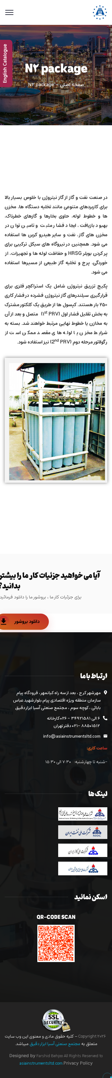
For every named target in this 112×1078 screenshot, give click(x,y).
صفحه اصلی (72, 85)
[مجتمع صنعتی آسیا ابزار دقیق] (99, 12)
